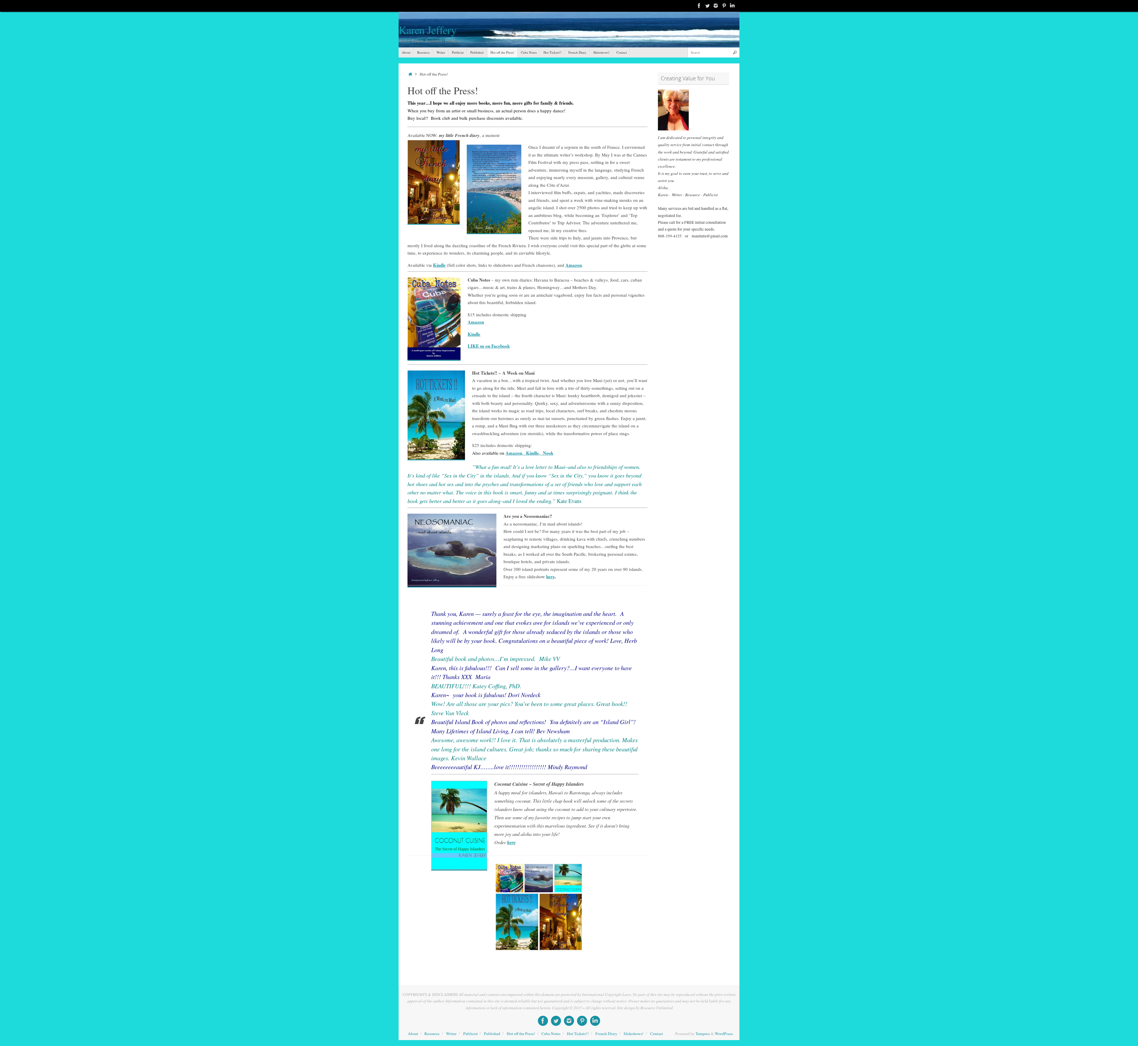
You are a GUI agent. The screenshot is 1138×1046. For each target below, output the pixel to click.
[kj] (699, 5)
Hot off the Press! (521, 1033)
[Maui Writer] (724, 5)
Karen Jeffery (427, 30)
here (550, 576)
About (413, 1033)
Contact (656, 1033)
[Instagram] (716, 5)
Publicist (470, 1033)
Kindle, (534, 453)
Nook (548, 453)
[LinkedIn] (732, 5)
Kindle (439, 265)
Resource (431, 1033)
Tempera (703, 1033)
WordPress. (724, 1033)
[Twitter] (707, 5)
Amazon (476, 322)
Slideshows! (634, 1033)
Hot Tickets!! (578, 1033)
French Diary (606, 1033)
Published (492, 1033)
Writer (451, 1033)
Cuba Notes (550, 1033)
